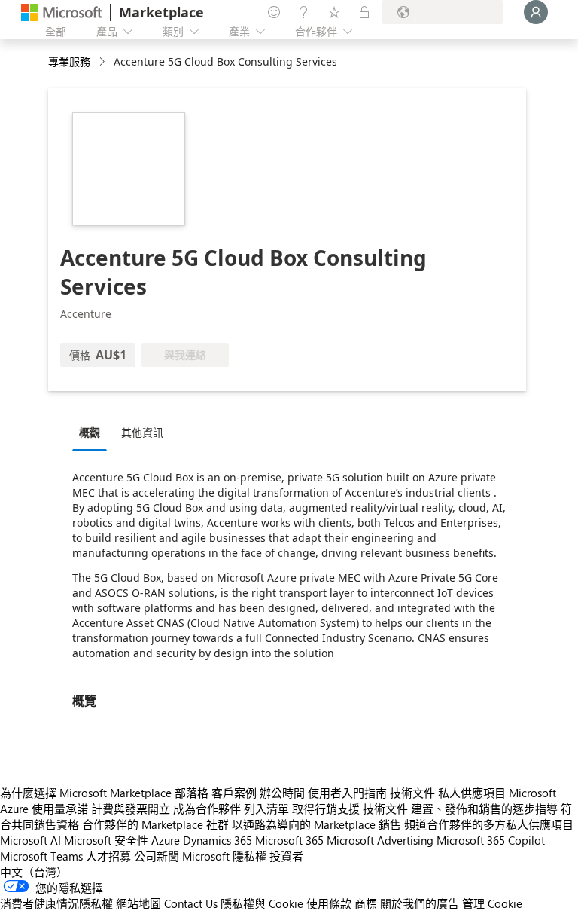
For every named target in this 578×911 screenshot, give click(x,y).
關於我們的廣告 (419, 903)
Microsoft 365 (289, 840)
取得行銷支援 (326, 808)
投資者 (286, 856)
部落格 (191, 792)
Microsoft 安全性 (106, 840)
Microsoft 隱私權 (224, 856)
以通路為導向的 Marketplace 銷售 (316, 824)
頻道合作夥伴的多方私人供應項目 (488, 824)
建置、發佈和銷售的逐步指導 (484, 808)
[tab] (93, 431)
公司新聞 (156, 856)
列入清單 (266, 808)
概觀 (89, 432)
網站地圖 (138, 903)
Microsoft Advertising (380, 840)
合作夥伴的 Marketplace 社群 (155, 824)
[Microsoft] (61, 12)
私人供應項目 (472, 792)
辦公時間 (282, 792)
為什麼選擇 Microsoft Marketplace (86, 792)
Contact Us (191, 903)
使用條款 (328, 903)
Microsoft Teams (41, 856)
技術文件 (412, 792)
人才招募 (108, 856)
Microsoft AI (30, 840)
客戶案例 (234, 792)
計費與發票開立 (130, 808)
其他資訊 (142, 432)
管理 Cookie (492, 903)
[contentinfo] (103, 62)
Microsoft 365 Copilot (491, 840)
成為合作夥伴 (207, 808)
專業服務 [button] (69, 61)
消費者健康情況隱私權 (56, 903)
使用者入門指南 (347, 792)
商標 (365, 903)
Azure (165, 840)
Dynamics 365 (217, 840)
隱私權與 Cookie (262, 903)
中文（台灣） (34, 871)
